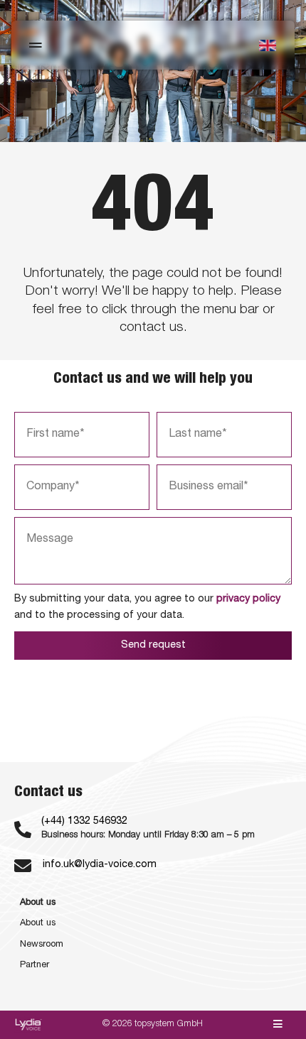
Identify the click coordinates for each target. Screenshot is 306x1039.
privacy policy (248, 599)
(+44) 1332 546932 (84, 822)
